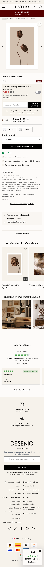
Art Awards (16, 518)
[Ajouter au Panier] (25, 279)
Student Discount (14, 508)
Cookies (26, 498)
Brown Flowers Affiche (26, 19)
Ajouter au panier (22, 146)
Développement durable (11, 498)
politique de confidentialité (22, 111)
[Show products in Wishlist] (35, 6)
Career (18, 494)
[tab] (7, 72)
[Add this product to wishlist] (39, 24)
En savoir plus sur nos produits (22, 204)
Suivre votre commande (32, 490)
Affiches (12, 19)
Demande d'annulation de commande (31, 509)
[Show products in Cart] (40, 6)
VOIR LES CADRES (22, 233)
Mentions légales (14, 490)
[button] (32, 557)
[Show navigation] (3, 6)
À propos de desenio (13, 482)
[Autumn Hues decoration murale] (16, 314)
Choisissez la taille (9, 135)
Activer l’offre (34, 105)
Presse (18, 486)
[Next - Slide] (41, 46)
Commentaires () (19, 121)
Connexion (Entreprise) (12, 522)
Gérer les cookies (30, 513)
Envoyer (22, 467)
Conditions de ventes (31, 494)
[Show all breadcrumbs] (4, 19)
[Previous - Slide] (3, 46)
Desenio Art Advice (30, 482)
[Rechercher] (8, 6)
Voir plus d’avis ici (22, 390)
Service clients (29, 486)
